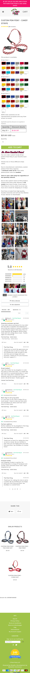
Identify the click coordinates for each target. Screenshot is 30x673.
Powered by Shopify (9, 665)
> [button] (20, 489)
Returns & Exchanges (15, 625)
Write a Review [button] (16, 301)
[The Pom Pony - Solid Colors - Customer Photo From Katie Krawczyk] (17, 286)
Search (15, 618)
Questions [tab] (15, 309)
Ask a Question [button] (16, 304)
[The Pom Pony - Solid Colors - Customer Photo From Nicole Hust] (23, 286)
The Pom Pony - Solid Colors (9, 337)
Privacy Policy (15, 621)
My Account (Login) (15, 631)
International (15, 629)
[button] (25, 342)
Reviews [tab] (4, 309)
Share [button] (4, 342)
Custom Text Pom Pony (7, 380)
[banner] (15, 12)
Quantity (3, 139)
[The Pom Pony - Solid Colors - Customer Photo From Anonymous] (6, 286)
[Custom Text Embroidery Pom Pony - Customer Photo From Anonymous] (12, 286)
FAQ (15, 627)
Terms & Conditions (15, 623)
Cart (25, 12)
